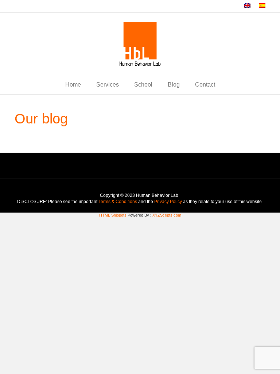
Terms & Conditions (118, 201)
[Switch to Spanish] (262, 6)
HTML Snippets (113, 215)
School (143, 84)
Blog (174, 84)
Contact (205, 84)
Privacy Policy (168, 201)
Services (107, 84)
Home (73, 84)
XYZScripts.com (166, 215)
